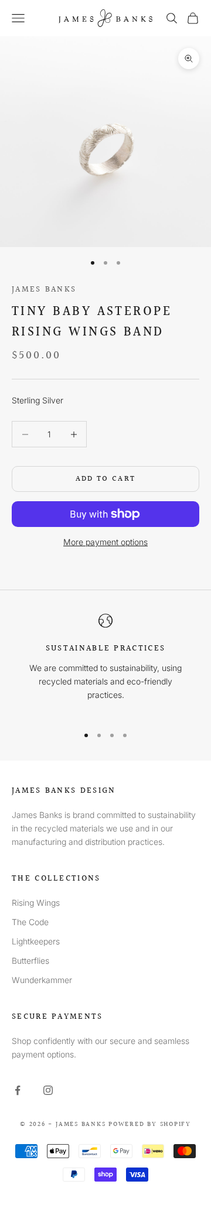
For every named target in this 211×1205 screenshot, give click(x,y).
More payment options (105, 542)
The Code (30, 922)
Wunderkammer (42, 980)
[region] (105, 664)
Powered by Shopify (149, 1124)
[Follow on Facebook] (17, 1090)
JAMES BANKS (44, 289)
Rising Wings (36, 903)
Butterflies (30, 961)
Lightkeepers (36, 941)
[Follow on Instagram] (48, 1090)
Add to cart (106, 479)
